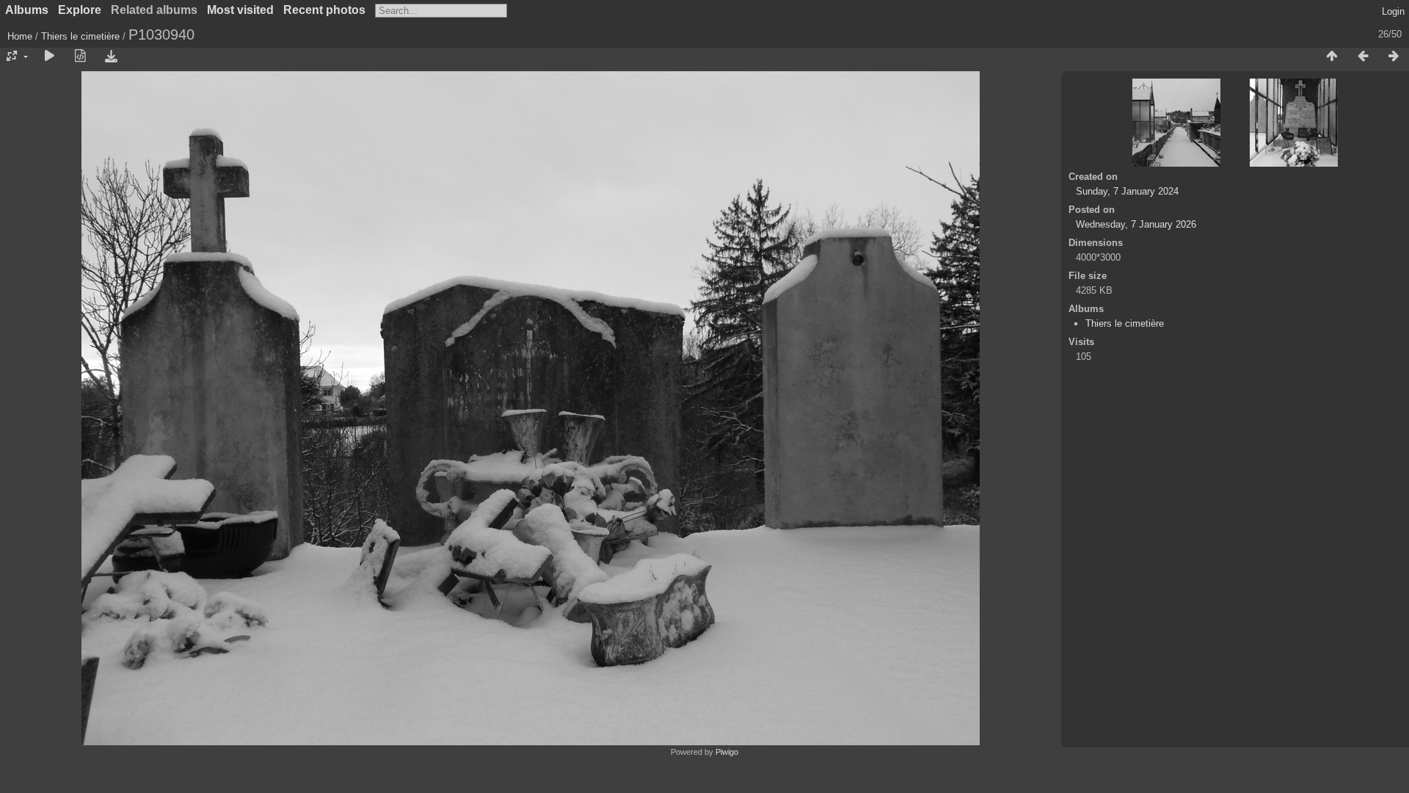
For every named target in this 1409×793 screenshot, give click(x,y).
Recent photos (324, 10)
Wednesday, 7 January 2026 (1136, 224)
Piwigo (727, 751)
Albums (26, 10)
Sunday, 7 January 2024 (1127, 191)
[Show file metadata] (80, 56)
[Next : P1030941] (1393, 56)
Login (1393, 11)
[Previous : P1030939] (1362, 56)
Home (19, 36)
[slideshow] (49, 56)
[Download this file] (110, 56)
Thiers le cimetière (82, 36)
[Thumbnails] (1332, 56)
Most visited (240, 10)
